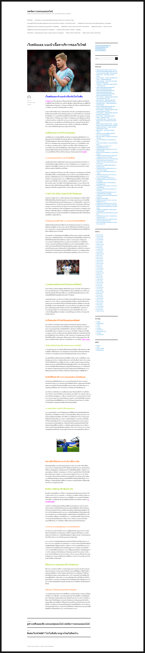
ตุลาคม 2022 (99, 255)
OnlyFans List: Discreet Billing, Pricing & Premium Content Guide (54, 20)
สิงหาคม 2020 (99, 296)
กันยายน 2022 (99, 257)
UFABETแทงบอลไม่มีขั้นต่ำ (102, 198)
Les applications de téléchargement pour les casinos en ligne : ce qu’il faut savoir (51, 23)
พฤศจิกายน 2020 (100, 292)
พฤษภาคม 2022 (100, 263)
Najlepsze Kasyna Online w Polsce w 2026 (106, 70)
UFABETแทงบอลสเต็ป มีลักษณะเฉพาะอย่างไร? (106, 203)
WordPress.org (100, 350)
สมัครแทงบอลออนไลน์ (101, 331)
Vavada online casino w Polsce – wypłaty (69, 29)
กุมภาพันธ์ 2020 (99, 306)
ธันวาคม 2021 (99, 271)
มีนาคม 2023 (99, 247)
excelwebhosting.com (100, 48)
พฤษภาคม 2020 (100, 301)
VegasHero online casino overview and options (75, 26)
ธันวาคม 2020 (99, 290)
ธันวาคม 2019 (99, 309)
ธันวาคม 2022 (99, 252)
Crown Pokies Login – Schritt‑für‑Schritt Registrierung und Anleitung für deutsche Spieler (106, 121)
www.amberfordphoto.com (101, 47)
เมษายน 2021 (99, 284)
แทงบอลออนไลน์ (100, 334)
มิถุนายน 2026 (99, 238)
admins (29, 100)
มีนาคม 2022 (99, 266)
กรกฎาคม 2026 (99, 236)
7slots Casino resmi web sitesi (91, 33)
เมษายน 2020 (99, 303)
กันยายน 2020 (99, 295)
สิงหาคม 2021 (99, 277)
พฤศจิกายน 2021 (100, 273)
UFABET (84, 152)
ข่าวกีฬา (98, 325)
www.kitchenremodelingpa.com (103, 45)
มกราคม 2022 (99, 269)
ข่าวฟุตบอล (98, 328)
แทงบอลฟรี (98, 333)
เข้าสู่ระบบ (98, 345)
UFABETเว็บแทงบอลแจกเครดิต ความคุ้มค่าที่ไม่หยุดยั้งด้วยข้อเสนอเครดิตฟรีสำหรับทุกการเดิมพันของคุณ (106, 206)
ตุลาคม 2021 (99, 274)
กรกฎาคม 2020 (99, 298)
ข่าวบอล (98, 326)
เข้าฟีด (97, 347)
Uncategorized (99, 323)
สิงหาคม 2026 (99, 234)
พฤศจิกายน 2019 (100, 311)
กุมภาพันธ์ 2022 (99, 268)
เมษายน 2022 (99, 265)
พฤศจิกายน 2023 (100, 244)
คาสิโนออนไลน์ (99, 330)
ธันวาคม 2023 (99, 242)
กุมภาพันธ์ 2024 (99, 239)
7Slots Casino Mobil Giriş (73, 33)
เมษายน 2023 (99, 246)
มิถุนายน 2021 (99, 281)
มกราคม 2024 (99, 241)
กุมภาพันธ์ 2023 (99, 249)
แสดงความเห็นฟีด (100, 348)
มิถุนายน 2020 (99, 300)
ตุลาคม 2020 (99, 293)
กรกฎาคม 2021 (99, 279)
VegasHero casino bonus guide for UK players (41, 29)
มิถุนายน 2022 (99, 261)
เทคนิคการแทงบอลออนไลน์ (40, 11)
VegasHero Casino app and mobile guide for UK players (94, 23)
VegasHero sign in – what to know (101, 26)
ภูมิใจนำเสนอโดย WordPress (47, 646)
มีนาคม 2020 (99, 304)
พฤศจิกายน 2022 (100, 254)
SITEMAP (30, 20)
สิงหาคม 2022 (99, 258)
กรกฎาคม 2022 (99, 260)
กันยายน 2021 (99, 276)
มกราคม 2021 (99, 288)
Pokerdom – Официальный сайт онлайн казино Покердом (45, 33)
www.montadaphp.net (100, 50)
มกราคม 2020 (99, 308)
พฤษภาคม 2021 (99, 282)
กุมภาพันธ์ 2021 (99, 287)
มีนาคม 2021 (99, 285)
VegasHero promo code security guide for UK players (43, 26)
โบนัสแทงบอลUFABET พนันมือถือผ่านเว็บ (105, 178)
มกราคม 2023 (99, 250)
